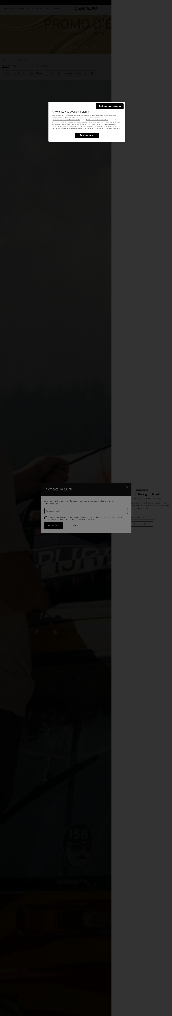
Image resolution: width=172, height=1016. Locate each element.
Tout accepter (87, 135)
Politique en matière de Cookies (97, 120)
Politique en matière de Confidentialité (66, 120)
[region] (86, 122)
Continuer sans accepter (109, 106)
